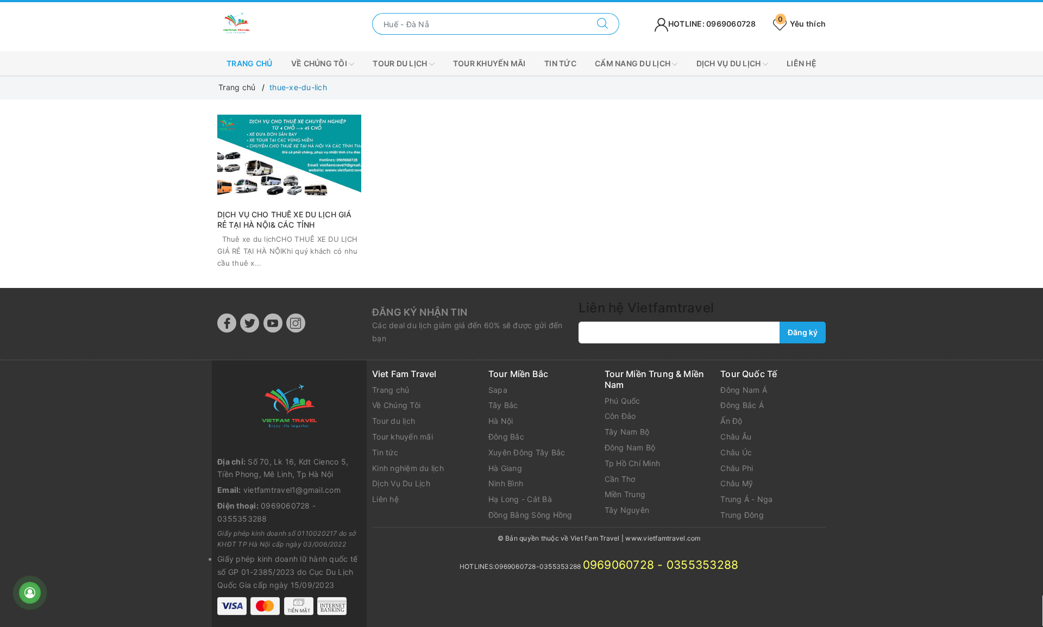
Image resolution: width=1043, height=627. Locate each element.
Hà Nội (500, 420)
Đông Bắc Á (742, 405)
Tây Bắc (503, 405)
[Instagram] (295, 323)
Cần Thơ (620, 479)
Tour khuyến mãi (489, 63)
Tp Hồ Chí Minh (633, 463)
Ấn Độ (731, 420)
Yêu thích (802, 23)
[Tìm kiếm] (602, 24)
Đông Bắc (506, 436)
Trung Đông (742, 514)
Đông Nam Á (743, 389)
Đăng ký (803, 332)
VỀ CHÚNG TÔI (320, 63)
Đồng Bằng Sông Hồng (530, 514)
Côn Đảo (620, 416)
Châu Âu (735, 436)
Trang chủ (249, 63)
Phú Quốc (622, 400)
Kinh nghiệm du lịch (408, 468)
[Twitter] (249, 323)
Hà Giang (505, 468)
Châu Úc (736, 452)
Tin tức (560, 63)
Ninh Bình (505, 483)
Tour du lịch (401, 63)
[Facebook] (226, 323)
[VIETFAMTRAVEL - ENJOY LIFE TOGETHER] (236, 23)
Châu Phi (736, 468)
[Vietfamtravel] (289, 407)
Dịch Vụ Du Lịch (401, 483)
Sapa (497, 389)
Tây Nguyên (627, 510)
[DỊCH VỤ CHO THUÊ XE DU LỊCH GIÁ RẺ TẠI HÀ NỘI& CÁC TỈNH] (289, 156)
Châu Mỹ (736, 483)
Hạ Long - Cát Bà (520, 499)
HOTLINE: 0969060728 (712, 23)
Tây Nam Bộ (627, 431)
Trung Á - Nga (746, 499)
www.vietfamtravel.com (662, 538)
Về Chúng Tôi (396, 405)
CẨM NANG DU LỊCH (633, 63)
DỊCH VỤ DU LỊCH (729, 63)
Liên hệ (801, 63)
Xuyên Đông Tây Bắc (527, 452)
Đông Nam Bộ (630, 447)
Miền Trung (625, 494)
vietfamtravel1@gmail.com (292, 489)
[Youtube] (272, 323)
